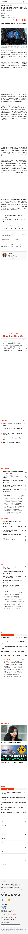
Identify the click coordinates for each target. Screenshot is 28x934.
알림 (3, 873)
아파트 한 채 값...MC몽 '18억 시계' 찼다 (12, 534)
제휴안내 (7, 919)
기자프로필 (4, 864)
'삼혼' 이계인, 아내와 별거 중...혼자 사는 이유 (13, 228)
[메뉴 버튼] (25, 1)
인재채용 (7, 914)
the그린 (3, 838)
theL (3, 830)
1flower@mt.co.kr (11, 255)
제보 (3, 868)
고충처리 (3, 922)
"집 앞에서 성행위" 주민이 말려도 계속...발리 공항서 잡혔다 (14, 638)
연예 (3, 851)
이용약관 (15, 917)
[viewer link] (25, 43)
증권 (3, 821)
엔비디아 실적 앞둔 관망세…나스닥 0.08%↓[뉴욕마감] (13, 651)
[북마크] (25, 20)
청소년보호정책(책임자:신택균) (7, 917)
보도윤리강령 (7, 922)
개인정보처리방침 (13, 914)
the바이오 (4, 834)
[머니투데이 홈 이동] (5, 881)
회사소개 (3, 914)
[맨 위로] (25, 928)
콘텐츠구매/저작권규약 (14, 919)
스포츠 (3, 856)
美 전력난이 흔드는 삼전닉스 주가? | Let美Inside (12, 762)
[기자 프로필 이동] (4, 255)
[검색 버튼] (22, 1)
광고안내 (3, 919)
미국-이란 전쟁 (9, 5)
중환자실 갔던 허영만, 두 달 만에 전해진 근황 (13, 539)
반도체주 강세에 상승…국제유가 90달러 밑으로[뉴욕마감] (14, 655)
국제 (4, 5)
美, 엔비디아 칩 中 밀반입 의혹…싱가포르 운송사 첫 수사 (13, 813)
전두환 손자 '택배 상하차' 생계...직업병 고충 (12, 226)
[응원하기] (13, 253)
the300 (4, 825)
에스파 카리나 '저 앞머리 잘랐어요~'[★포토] (11, 742)
